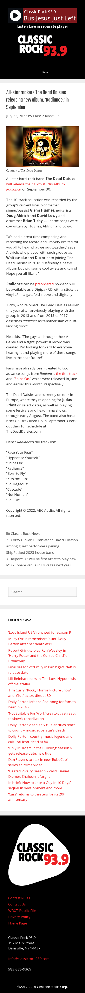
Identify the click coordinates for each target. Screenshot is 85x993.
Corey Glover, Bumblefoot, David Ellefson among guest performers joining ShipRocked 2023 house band (42, 546)
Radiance (13, 189)
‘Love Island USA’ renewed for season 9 (39, 632)
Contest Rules (19, 898)
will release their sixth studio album (35, 184)
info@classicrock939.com (29, 958)
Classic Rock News (25, 533)
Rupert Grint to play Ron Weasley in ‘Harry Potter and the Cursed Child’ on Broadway (39, 655)
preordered (44, 284)
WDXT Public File (22, 910)
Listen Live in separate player (42, 26)
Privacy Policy (19, 916)
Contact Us (17, 904)
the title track (66, 373)
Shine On (22, 378)
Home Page (17, 923)
